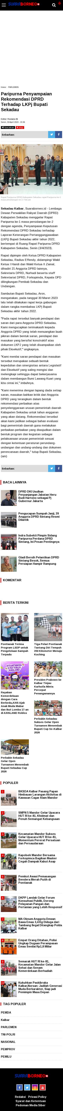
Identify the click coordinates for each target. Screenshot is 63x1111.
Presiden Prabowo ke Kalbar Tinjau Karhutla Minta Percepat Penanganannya (47, 686)
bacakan (9, 127)
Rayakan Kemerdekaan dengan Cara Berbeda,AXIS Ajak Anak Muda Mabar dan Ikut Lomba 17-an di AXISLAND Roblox (15, 702)
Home (3, 87)
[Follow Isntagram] (35, 1087)
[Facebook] (58, 134)
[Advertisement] (31, 50)
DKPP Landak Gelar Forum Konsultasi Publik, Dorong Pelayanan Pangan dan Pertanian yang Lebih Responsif (40, 902)
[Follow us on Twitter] (27, 1087)
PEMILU (6, 1056)
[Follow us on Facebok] (19, 1087)
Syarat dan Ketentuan (31, 1101)
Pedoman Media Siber (31, 1105)
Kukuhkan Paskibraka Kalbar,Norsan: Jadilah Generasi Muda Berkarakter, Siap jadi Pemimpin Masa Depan (40, 987)
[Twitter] (51, 134)
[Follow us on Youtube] (43, 1087)
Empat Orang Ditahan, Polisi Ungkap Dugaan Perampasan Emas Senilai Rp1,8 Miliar (38, 943)
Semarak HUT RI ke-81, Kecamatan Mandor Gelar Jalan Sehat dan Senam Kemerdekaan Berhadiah (39, 966)
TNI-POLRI (8, 1034)
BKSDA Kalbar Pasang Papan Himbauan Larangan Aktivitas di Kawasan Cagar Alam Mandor (39, 794)
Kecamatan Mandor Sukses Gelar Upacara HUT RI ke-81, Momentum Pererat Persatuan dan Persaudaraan (39, 838)
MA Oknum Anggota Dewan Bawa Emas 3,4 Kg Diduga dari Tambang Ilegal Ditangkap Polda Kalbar (40, 923)
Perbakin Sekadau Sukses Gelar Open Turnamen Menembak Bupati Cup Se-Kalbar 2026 (48, 725)
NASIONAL (8, 1041)
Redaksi (20, 1096)
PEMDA (6, 1012)
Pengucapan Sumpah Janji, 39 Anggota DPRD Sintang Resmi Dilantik (38, 516)
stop (20, 127)
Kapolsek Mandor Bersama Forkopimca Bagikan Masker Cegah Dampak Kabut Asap (37, 858)
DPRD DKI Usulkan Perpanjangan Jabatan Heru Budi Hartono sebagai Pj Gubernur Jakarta (37, 496)
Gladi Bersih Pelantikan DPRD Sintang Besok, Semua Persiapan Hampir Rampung (38, 560)
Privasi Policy (37, 1096)
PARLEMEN (13, 87)
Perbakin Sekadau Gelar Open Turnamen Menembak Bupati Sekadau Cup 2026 (15, 764)
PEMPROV (8, 1049)
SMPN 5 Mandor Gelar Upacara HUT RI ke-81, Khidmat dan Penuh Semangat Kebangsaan (39, 815)
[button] (59, 2)
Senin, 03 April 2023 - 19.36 (13, 122)
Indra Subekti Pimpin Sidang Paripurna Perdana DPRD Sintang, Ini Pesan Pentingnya (38, 538)
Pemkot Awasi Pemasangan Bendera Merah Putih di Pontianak (37, 879)
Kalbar (5, 1019)
